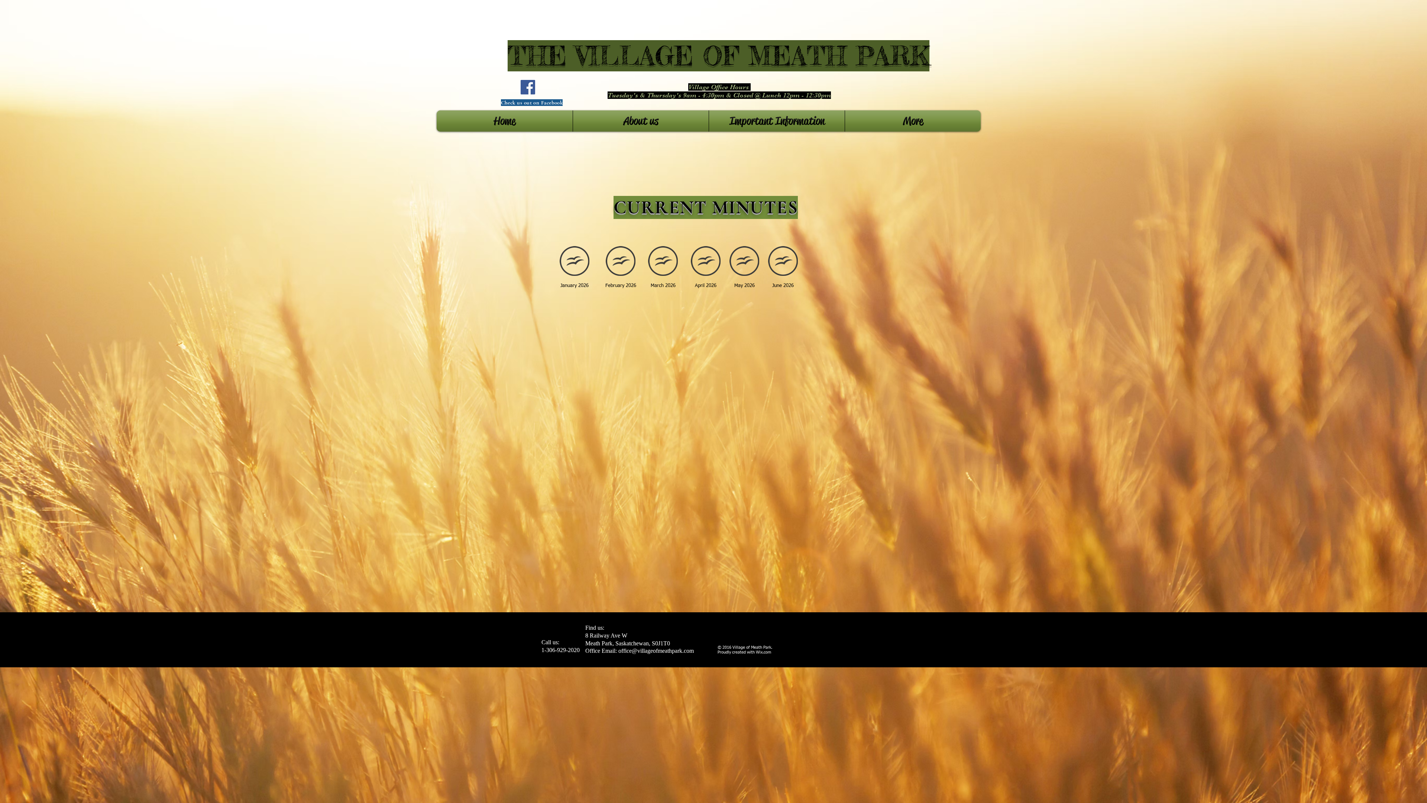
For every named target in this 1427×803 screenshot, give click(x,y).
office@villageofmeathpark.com (656, 651)
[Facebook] (528, 87)
